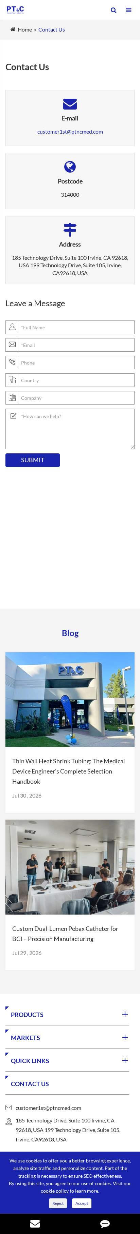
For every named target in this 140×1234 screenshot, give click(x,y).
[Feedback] (105, 1224)
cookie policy (55, 1191)
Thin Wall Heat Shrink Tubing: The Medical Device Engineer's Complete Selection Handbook (68, 771)
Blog (70, 633)
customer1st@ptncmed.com (70, 131)
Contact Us (51, 29)
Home (25, 29)
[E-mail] (35, 1224)
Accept (81, 1203)
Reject (58, 1203)
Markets (25, 1037)
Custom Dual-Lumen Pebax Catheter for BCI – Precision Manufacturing (65, 933)
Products (27, 1014)
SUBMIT (33, 460)
